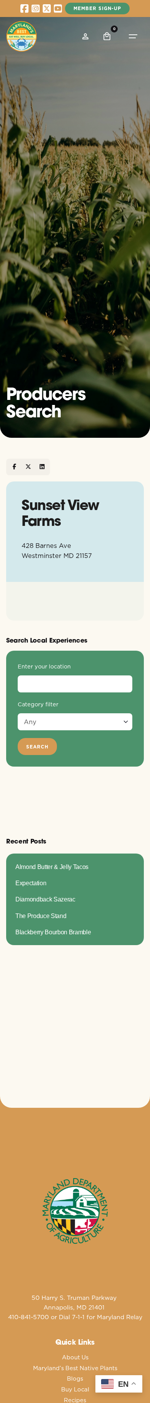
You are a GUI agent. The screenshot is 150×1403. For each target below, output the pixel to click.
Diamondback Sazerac (45, 899)
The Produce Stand (40, 915)
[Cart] (107, 36)
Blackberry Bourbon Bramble (53, 932)
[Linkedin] (42, 467)
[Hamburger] (133, 36)
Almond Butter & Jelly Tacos (51, 866)
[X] (28, 467)
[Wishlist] (85, 36)
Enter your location (44, 666)
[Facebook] (14, 467)
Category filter (38, 704)
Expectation (30, 882)
